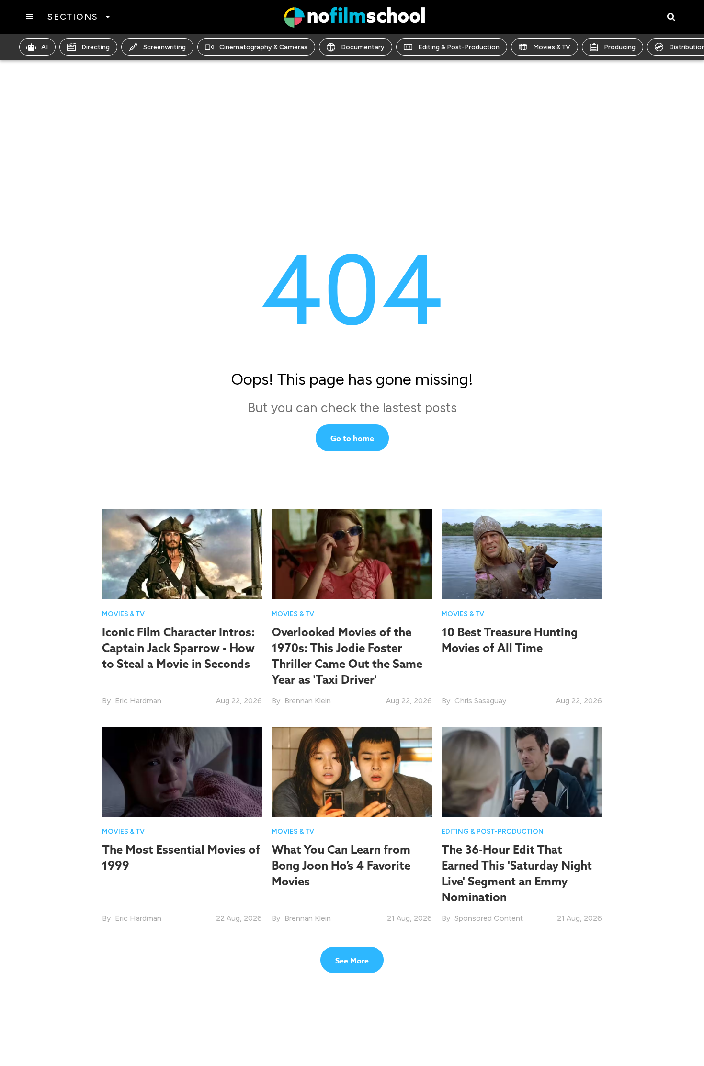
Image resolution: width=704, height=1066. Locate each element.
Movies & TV (551, 47)
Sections (72, 16)
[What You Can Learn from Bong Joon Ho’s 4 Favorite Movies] (352, 772)
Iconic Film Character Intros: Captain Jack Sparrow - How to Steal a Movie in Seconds (178, 648)
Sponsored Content (488, 918)
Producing (620, 47)
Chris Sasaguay (480, 700)
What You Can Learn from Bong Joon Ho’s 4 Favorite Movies (341, 865)
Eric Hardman (138, 700)
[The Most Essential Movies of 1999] (182, 772)
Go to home (352, 438)
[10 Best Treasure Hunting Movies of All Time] (522, 554)
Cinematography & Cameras (263, 47)
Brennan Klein (307, 700)
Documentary (363, 47)
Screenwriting (164, 47)
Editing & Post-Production (459, 47)
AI (44, 47)
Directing (95, 47)
